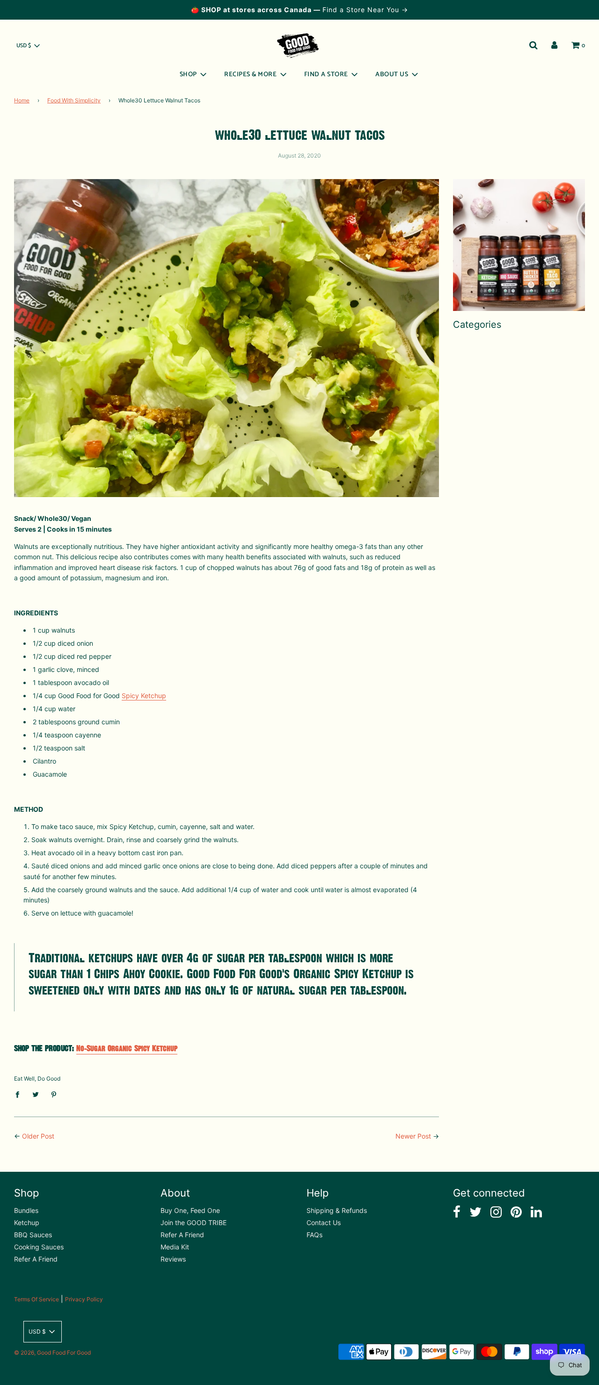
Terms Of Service (36, 1299)
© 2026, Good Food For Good (52, 1352)
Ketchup (26, 1222)
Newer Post (413, 1136)
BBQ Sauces (33, 1235)
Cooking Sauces (39, 1247)
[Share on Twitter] (36, 1093)
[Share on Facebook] (20, 1093)
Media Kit (175, 1247)
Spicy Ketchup (144, 696)
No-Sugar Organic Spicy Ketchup (126, 1048)
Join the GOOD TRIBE (193, 1222)
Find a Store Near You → (365, 10)
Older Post (38, 1136)
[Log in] (554, 45)
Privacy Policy (84, 1299)
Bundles (26, 1210)
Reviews (173, 1259)
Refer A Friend (36, 1259)
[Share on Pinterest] (54, 1093)
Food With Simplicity (74, 100)
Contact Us (324, 1222)
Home (21, 100)
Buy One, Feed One (190, 1210)
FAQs (314, 1235)
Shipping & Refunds (337, 1210)
